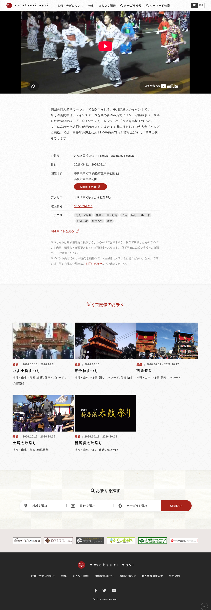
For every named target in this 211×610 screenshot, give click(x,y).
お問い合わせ (94, 263)
